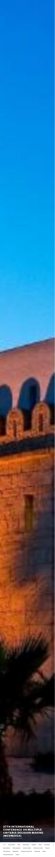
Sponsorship (37, 851)
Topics (19, 844)
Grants (40, 844)
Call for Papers (11, 844)
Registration (15, 851)
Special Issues (26, 844)
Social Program (6, 851)
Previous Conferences (8, 854)
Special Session (6, 848)
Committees (47, 844)
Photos (44, 851)
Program (47, 848)
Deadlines (34, 844)
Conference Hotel (27, 848)
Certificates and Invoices (26, 851)
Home (4, 844)
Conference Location (38, 848)
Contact (17, 854)
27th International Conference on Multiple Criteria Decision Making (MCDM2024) (23, 831)
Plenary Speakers (16, 848)
